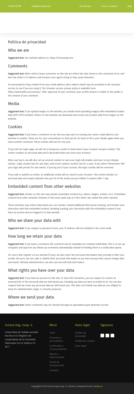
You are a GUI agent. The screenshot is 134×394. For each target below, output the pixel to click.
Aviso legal (80, 345)
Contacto (54, 370)
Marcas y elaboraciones (57, 356)
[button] (129, 22)
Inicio (52, 332)
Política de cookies (85, 341)
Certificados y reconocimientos (58, 347)
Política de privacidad (80, 334)
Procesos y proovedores (56, 339)
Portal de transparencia (57, 364)
